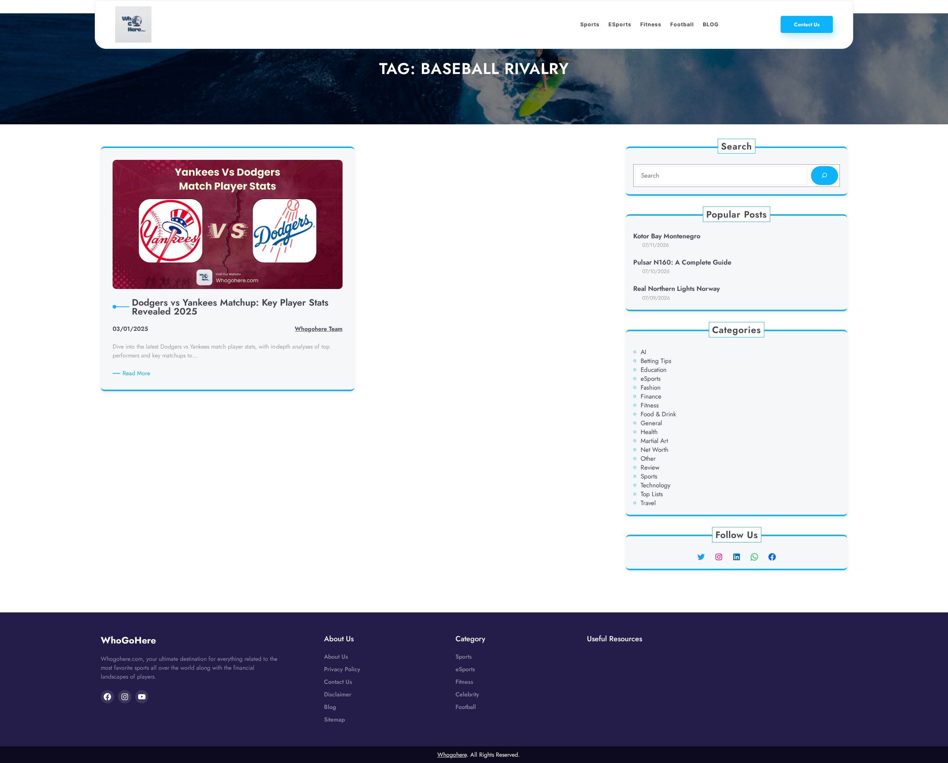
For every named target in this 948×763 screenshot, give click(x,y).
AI (643, 351)
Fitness (650, 405)
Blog (330, 707)
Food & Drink (658, 414)
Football (465, 707)
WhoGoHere (128, 640)
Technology (655, 485)
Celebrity (467, 694)
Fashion (651, 387)
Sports (649, 476)
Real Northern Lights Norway (676, 289)
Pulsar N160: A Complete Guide (682, 262)
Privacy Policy (342, 669)
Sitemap (334, 719)
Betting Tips (656, 360)
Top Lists (652, 494)
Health (649, 431)
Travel (648, 502)
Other (648, 458)
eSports (651, 378)
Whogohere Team (319, 329)
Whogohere (452, 754)
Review (650, 467)
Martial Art (654, 440)
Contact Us (338, 682)
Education (654, 369)
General (651, 423)
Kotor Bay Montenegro (666, 236)
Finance (651, 396)
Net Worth (654, 449)
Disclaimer (337, 694)
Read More (138, 373)
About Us (336, 656)
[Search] (824, 175)
